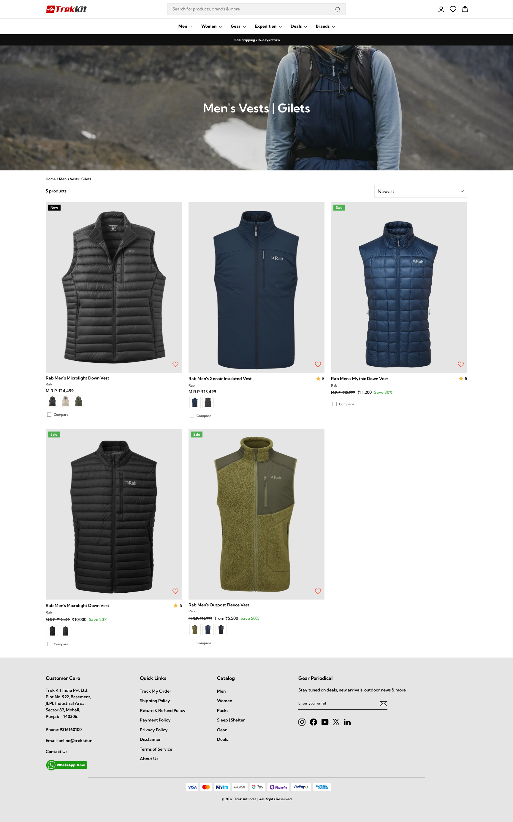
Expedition (266, 26)
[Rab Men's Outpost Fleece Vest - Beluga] (221, 629)
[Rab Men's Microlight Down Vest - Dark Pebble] (65, 401)
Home (51, 179)
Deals (297, 26)
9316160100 (71, 729)
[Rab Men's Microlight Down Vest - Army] (78, 401)
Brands (323, 26)
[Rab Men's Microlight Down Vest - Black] (52, 401)
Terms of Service (156, 749)
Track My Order (155, 691)
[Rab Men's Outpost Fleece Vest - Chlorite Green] (195, 629)
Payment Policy (155, 720)
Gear (236, 26)
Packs (222, 710)
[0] (453, 9)
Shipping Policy (155, 700)
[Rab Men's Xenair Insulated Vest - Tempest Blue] (195, 402)
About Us (149, 758)
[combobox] (256, 9)
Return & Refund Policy (163, 710)
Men (183, 26)
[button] (319, 379)
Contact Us (56, 751)
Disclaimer (150, 739)
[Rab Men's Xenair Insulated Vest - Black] (208, 402)
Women (209, 26)
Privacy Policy (154, 729)
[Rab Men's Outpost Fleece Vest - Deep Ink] (208, 629)
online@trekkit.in (75, 740)
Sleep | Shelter (231, 720)
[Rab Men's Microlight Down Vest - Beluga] (65, 630)
